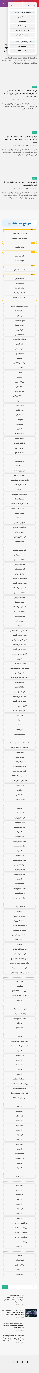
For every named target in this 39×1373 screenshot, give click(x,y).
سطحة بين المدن (19, 916)
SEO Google (19, 261)
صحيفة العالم (19, 541)
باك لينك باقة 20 (19, 762)
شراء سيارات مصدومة (19, 968)
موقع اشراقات (20, 288)
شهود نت (19, 424)
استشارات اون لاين (19, 396)
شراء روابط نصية (19, 471)
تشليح (19, 944)
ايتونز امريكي (19, 574)
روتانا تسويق (19, 382)
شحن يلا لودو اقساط (20, 583)
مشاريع (19, 790)
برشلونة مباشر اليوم (19, 1014)
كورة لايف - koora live (19, 1223)
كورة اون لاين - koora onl (19, 1084)
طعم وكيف (19, 419)
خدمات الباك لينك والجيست (19, 743)
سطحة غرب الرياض (19, 930)
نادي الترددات (19, 391)
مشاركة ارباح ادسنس (19, 238)
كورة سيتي (19, 986)
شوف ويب (19, 330)
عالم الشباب (19, 247)
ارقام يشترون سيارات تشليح (19, 963)
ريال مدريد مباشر (19, 827)
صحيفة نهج (19, 353)
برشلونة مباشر (20, 822)
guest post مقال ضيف (19, 748)
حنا (19, 720)
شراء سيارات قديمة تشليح (20, 973)
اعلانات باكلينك (19, 799)
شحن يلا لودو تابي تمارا (19, 640)
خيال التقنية (19, 325)
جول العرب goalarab (19, 991)
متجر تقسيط (19, 602)
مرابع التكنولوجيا (19, 320)
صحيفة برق (19, 283)
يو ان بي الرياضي (19, 522)
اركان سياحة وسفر (19, 297)
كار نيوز (19, 358)
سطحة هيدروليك (19, 921)
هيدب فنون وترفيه (19, 537)
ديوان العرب (19, 785)
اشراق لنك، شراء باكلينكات (20, 480)
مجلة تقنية (19, 518)
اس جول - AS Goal (19, 1098)
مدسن (19, 377)
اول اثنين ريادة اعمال (19, 233)
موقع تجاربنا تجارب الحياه (20, 781)
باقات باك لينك (19, 475)
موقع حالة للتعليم (19, 527)
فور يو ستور (19, 621)
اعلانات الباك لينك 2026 (19, 504)
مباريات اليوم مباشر (19, 818)
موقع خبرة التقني (19, 363)
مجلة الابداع (19, 386)
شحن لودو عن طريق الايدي (19, 677)
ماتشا (20, 725)
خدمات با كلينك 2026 (19, 776)
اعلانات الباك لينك (19, 485)
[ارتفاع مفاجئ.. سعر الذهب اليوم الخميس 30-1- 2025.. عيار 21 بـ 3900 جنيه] (19, 124)
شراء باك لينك (19, 461)
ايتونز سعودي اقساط (19, 578)
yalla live (19, 1028)
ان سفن (19, 316)
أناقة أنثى (19, 367)
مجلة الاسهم (19, 334)
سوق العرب (20, 752)
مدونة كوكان (19, 349)
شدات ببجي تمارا (19, 555)
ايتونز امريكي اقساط (19, 649)
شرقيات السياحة (19, 443)
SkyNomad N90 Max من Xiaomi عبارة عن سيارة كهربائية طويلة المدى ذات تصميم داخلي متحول (13, 1338)
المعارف (19, 401)
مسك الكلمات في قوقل (19, 306)
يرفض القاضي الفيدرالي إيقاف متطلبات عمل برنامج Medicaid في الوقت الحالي (13, 1325)
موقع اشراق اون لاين (19, 293)
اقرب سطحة (19, 940)
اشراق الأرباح (19, 452)
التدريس (19, 489)
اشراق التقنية (19, 311)
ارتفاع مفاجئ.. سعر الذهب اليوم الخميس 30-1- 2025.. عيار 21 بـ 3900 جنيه (21, 139)
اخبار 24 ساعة (19, 532)
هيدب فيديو (19, 405)
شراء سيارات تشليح (19, 954)
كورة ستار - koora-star (19, 1041)
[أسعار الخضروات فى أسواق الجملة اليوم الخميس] (19, 169)
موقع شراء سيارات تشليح (19, 958)
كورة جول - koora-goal (19, 1046)
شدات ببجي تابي (19, 564)
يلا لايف (19, 1000)
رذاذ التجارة (20, 415)
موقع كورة (19, 1177)
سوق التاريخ (19, 757)
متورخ (19, 372)
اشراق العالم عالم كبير (19, 494)
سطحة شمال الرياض (19, 925)
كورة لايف (19, 1116)
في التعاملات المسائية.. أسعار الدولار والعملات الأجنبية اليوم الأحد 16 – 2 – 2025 (20, 94)
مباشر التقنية (19, 434)
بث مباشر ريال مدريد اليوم (19, 995)
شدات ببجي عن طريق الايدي (19, 630)
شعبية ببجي (19, 682)
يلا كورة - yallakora (19, 1088)
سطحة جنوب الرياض (19, 935)
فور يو (19, 659)
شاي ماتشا (19, 729)
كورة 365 (19, 981)
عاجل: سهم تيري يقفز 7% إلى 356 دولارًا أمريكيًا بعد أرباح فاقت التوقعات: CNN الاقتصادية (13, 1313)
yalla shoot (19, 813)
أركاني (19, 429)
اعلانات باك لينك (19, 795)
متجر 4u (19, 626)
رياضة (34, 86)
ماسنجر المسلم (19, 270)
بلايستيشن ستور (19, 692)
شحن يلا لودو (19, 673)
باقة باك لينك (19, 256)
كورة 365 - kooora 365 (19, 1093)
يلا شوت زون (19, 1265)
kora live (19, 1111)
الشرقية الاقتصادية (19, 339)
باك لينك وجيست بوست (19, 508)
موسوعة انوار (19, 448)
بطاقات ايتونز (19, 687)
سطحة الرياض (19, 907)
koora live (19, 1060)
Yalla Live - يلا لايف (19, 1079)
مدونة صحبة (19, 438)
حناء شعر (19, 715)
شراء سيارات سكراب (20, 949)
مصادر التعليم (19, 513)
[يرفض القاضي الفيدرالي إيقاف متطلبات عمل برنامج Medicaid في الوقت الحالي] (31, 1326)
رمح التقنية (20, 410)
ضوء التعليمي (19, 278)
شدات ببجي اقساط (19, 550)
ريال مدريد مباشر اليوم (19, 1009)
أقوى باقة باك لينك (19, 771)
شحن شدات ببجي (19, 663)
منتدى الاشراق (19, 499)
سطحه (19, 911)
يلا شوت (19, 808)
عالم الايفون (19, 344)
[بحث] (3, 3)
